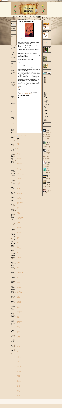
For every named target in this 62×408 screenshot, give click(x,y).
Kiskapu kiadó (19, 262)
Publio (18, 341)
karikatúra (18, 258)
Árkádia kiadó (18, 158)
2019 (44, 77)
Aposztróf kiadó (19, 154)
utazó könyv (18, 386)
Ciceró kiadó (18, 177)
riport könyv (18, 346)
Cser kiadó (18, 183)
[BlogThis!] (34, 92)
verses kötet (18, 391)
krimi (17, 277)
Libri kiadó (18, 286)
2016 (44, 80)
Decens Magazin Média (20, 187)
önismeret (18, 327)
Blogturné (18, 164)
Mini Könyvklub (13, 255)
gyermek (18, 233)
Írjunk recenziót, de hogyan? (48, 149)
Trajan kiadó (18, 376)
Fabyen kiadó (18, 213)
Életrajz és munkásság (20, 202)
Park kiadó (12, 58)
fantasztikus (12, 154)
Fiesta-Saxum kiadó (19, 218)
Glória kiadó (18, 228)
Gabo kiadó (18, 223)
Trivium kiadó (13, 336)
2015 (44, 81)
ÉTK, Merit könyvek (12, 52)
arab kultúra (12, 85)
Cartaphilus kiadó (19, 173)
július (45, 92)
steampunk (18, 352)
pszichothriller (19, 340)
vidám (12, 351)
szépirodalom (13, 316)
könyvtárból (18, 273)
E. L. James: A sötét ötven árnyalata (48, 130)
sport (17, 351)
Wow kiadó (18, 395)
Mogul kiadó (18, 307)
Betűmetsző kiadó (19, 163)
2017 (44, 79)
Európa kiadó (27, 93)
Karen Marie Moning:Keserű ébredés (46, 102)
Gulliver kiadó (18, 232)
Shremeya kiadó (19, 350)
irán (17, 251)
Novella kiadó (18, 317)
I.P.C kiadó (12, 188)
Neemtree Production (12, 267)
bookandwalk (12, 96)
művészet (18, 312)
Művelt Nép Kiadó (19, 311)
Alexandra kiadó (19, 149)
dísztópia (18, 192)
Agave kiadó (12, 72)
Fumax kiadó (18, 222)
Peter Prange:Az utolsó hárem (46, 97)
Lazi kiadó (18, 282)
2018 (44, 78)
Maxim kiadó (12, 245)
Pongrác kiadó (19, 336)
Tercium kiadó (19, 371)
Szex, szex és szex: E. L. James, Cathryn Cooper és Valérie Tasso (48, 142)
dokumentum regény (19, 193)
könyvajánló (18, 267)
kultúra (18, 281)
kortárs (12, 209)
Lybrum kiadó (13, 236)
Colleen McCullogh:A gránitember (46, 108)
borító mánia (18, 167)
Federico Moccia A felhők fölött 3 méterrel (48, 176)
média (18, 296)
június (45, 93)
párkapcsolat (18, 331)
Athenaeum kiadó (19, 159)
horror (18, 242)
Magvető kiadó (19, 291)
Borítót (18, 168)
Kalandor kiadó (19, 257)
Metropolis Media (19, 302)
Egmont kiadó (19, 198)
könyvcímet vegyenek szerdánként (21, 268)
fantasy (12, 153)
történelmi (18, 375)
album (18, 148)
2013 (44, 83)
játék (17, 252)
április (45, 95)
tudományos (18, 380)
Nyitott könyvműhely (19, 321)
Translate (49, 73)
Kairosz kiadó (13, 199)
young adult (18, 396)
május (45, 94)
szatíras (18, 355)
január (45, 120)
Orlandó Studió (19, 322)
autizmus (18, 162)
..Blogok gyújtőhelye (45, 155)
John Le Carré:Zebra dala (46, 110)
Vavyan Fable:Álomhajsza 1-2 (48, 182)
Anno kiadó (18, 153)
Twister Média (19, 382)
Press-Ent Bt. (18, 337)
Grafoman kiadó (13, 173)
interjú (12, 193)
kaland (18, 256)
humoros (18, 243)
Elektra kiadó (12, 138)
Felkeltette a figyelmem (20, 217)
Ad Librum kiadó (19, 144)
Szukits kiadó (18, 365)
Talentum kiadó (19, 366)
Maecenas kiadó (13, 237)
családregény (21, 93)
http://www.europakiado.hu (21, 87)
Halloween (18, 237)
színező (18, 361)
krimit (18, 278)
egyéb (18, 199)
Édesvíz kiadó (13, 133)
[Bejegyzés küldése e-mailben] (31, 92)
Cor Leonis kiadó (19, 178)
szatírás (18, 356)
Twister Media (19, 381)
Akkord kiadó (12, 73)
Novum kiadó (12, 272)
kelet (11, 204)
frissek (12, 161)
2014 (44, 82)
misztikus (12, 257)
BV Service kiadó (19, 172)
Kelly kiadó (18, 261)
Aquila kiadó (12, 84)
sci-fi (11, 305)
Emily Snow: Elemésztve (47, 189)
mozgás (12, 262)
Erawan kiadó (13, 143)
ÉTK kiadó (12, 149)
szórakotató (18, 362)
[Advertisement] (29, 124)
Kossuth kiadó (19, 266)
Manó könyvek (13, 57)
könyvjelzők (18, 271)
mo (17, 306)
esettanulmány (13, 148)
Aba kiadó (18, 143)
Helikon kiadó (13, 183)
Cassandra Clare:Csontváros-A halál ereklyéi (46, 113)
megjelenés (18, 297)
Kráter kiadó (18, 276)
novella (18, 316)
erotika (12, 144)
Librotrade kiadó (19, 287)
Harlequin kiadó (19, 238)
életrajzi (18, 203)
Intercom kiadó (19, 248)
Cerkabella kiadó (13, 109)
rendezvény (18, 345)
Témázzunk (18, 370)
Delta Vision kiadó (19, 189)
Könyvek (45, 106)
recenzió (18, 342)
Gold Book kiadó (13, 171)
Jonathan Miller (19, 253)
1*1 (17, 139)
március (45, 96)
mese (12, 250)
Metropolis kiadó (19, 301)
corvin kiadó (18, 179)
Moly (44, 124)
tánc (17, 367)
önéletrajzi (18, 326)
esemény (18, 208)
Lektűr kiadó (18, 283)
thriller (18, 372)
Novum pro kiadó (13, 273)
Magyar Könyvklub (19, 292)
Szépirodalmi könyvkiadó (20, 357)
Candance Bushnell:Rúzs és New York (46, 100)
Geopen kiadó (19, 227)
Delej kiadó (18, 188)
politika (18, 335)
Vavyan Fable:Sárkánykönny (46, 105)
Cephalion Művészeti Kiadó (20, 174)
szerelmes (18, 360)
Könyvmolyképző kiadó (20, 272)
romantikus (30, 93)
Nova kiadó (12, 268)
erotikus (18, 207)
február (45, 119)
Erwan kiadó (12, 51)
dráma (24, 93)
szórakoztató (12, 321)
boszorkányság (19, 169)
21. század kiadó (13, 47)
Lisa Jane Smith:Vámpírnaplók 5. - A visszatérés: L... (46, 116)
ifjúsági (18, 247)
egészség (18, 197)
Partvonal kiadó (19, 332)
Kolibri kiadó (18, 263)
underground (18, 385)
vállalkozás (18, 387)
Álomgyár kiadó (13, 48)
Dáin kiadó (18, 184)
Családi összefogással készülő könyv (48, 162)
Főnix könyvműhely (13, 54)
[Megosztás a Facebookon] (35, 92)
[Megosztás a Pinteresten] (36, 92)
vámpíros (18, 390)
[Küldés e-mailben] (33, 92)
